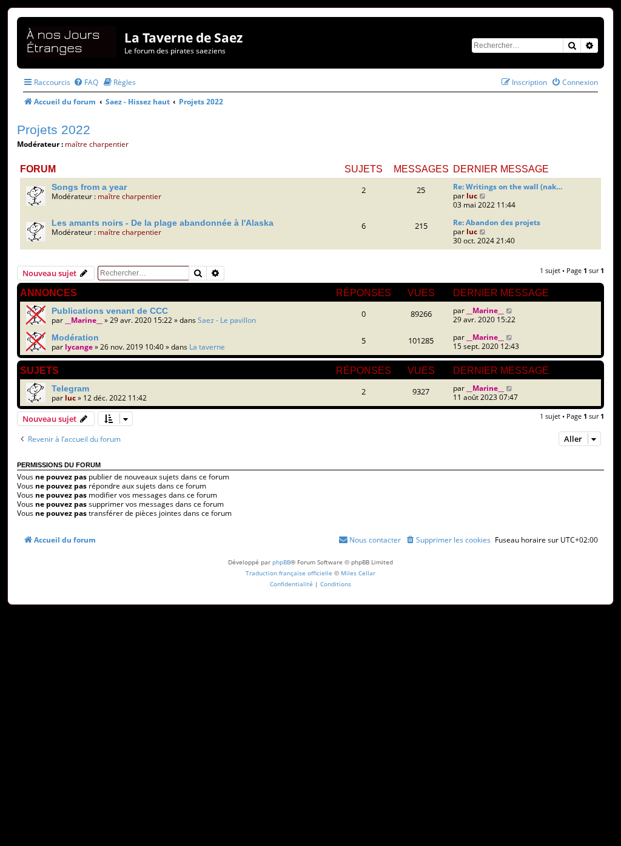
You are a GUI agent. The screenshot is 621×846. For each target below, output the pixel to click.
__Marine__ (83, 320)
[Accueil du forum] (72, 39)
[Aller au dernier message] (510, 310)
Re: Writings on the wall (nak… (507, 186)
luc (471, 195)
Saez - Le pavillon (227, 320)
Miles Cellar (358, 573)
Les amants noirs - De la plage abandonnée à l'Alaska (163, 223)
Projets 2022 (53, 130)
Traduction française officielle (289, 573)
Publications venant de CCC (110, 311)
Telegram (70, 388)
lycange (79, 346)
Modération (75, 337)
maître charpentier (97, 144)
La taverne (207, 346)
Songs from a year (89, 187)
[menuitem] (85, 82)
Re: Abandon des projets (496, 222)
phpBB (281, 562)
